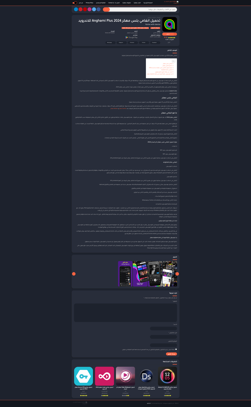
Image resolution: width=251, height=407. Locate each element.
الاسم (175, 324)
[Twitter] (94, 9)
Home (158, 17)
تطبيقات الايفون (151, 17)
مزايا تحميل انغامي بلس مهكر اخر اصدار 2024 (160, 68)
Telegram (121, 42)
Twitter (143, 42)
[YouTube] (85, 9)
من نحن (81, 3)
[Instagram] (89, 9)
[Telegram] (76, 9)
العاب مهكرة (137, 3)
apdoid (149, 403)
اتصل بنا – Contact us (114, 3)
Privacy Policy (89, 3)
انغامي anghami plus (166, 70)
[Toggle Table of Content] (173, 61)
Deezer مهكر (114, 108)
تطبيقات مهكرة (127, 3)
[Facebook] (98, 9)
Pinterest (132, 42)
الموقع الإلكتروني (172, 341)
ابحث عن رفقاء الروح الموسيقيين (163, 72)
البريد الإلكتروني (173, 333)
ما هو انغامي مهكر (167, 65)
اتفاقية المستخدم (100, 3)
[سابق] (177, 274)
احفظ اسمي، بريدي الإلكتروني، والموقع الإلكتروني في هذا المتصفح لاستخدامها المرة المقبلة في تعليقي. (148, 349)
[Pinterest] (80, 9)
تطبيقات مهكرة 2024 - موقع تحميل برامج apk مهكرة (135, 28)
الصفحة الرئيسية (148, 3)
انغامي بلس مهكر (167, 63)
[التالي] (74, 274)
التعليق (175, 301)
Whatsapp (109, 42)
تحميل (168, 34)
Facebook (154, 42)
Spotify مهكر (122, 108)
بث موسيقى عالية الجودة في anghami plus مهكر (159, 74)
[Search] (106, 9)
